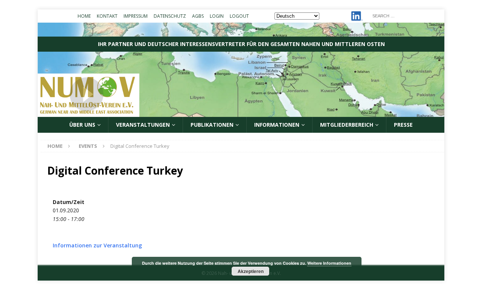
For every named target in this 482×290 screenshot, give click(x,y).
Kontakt (107, 16)
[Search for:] (406, 15)
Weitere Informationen (329, 263)
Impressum (136, 16)
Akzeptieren (251, 271)
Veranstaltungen (143, 124)
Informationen (276, 124)
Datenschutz (170, 16)
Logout (239, 16)
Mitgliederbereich (346, 124)
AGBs (198, 16)
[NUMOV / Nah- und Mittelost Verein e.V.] (241, 112)
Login (217, 16)
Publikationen (212, 124)
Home (84, 16)
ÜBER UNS (82, 124)
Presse (403, 124)
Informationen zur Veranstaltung (97, 245)
